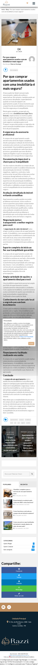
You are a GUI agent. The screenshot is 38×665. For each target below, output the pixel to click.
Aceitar (31, 343)
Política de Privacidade (26, 336)
